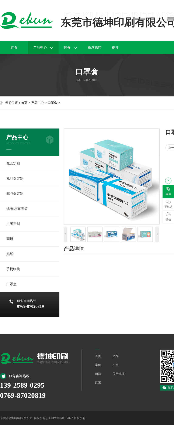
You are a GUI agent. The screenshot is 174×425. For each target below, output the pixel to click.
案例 (98, 365)
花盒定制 (13, 163)
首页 (14, 47)
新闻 (98, 374)
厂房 (116, 365)
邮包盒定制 (14, 193)
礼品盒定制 (14, 178)
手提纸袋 (13, 269)
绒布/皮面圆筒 (17, 208)
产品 (116, 356)
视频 (115, 47)
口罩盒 (52, 102)
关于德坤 (119, 374)
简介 (68, 47)
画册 (9, 239)
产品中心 (40, 47)
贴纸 (9, 254)
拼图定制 (13, 224)
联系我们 (94, 47)
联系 (98, 382)
